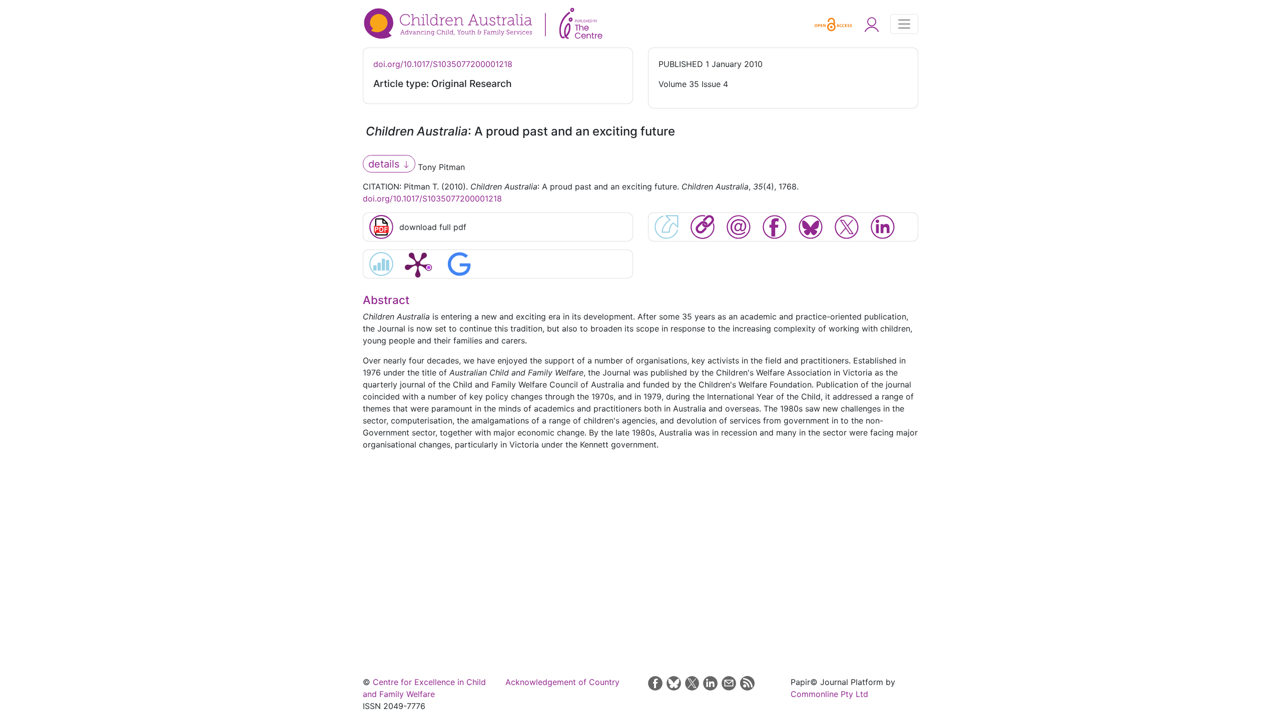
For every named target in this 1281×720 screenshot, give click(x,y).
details (385, 164)
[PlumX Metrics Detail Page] (418, 264)
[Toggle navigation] (904, 24)
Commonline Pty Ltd (829, 694)
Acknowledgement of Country (562, 682)
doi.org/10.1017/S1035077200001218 (442, 64)
